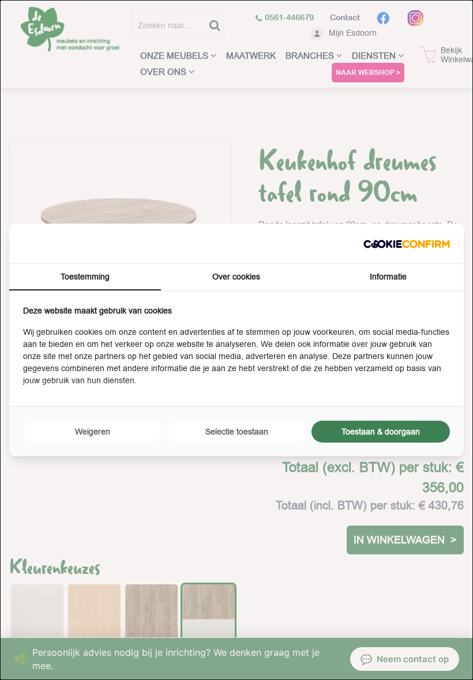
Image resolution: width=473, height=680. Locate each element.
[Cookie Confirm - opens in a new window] (406, 243)
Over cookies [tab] (236, 276)
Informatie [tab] (388, 276)
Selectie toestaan (236, 431)
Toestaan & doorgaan (380, 431)
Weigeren (92, 431)
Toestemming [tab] (85, 276)
